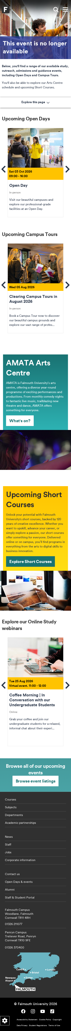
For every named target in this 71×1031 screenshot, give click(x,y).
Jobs (8, 852)
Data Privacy (22, 1025)
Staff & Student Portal (19, 897)
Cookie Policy (45, 1019)
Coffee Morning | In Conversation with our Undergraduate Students (35, 691)
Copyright (57, 1019)
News (9, 837)
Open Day (35, 172)
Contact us (12, 874)
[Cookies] (4, 1020)
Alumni (10, 889)
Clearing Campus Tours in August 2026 (35, 288)
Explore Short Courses (30, 561)
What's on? (19, 420)
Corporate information (20, 860)
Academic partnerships (20, 823)
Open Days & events (19, 882)
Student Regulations (38, 1025)
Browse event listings (35, 781)
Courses (10, 799)
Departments (14, 815)
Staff (8, 844)
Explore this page (33, 102)
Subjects (10, 807)
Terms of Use (54, 1025)
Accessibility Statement (27, 1019)
